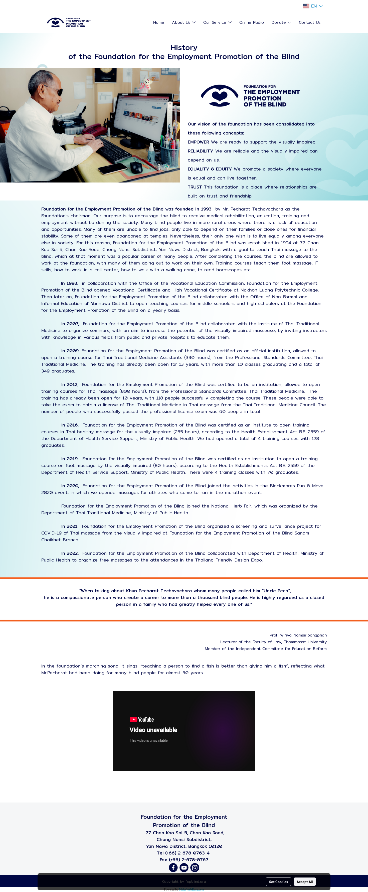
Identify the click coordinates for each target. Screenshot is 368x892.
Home (158, 22)
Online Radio (251, 22)
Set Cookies (278, 881)
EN (314, 6)
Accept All (305, 881)
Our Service (215, 22)
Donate (280, 22)
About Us (182, 22)
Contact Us (309, 22)
